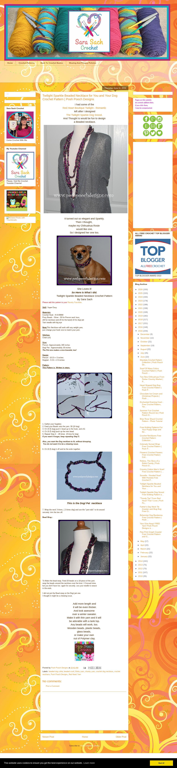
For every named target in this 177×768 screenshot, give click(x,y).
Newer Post (48, 737)
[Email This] (89, 667)
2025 (140, 293)
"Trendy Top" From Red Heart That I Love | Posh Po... (151, 500)
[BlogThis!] (92, 667)
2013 (140, 565)
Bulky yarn (79, 671)
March (143, 549)
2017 (140, 323)
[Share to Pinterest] (100, 667)
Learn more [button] (89, 763)
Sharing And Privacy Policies (82, 63)
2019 (140, 316)
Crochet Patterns (27, 63)
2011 (140, 572)
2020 (140, 312)
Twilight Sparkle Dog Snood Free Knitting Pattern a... (152, 493)
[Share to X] (94, 667)
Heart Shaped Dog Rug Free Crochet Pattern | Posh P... (151, 387)
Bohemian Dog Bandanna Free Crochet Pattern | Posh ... (151, 517)
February (144, 552)
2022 (140, 304)
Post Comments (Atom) (89, 746)
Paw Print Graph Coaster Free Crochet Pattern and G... (151, 534)
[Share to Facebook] (97, 667)
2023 (140, 301)
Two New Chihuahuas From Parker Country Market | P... (152, 379)
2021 (140, 308)
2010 (140, 576)
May (142, 541)
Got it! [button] (161, 763)
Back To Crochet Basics (52, 63)
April (142, 545)
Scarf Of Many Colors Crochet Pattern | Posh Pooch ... (151, 370)
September (145, 345)
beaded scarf (69, 671)
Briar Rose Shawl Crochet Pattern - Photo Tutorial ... (151, 421)
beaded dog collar (56, 671)
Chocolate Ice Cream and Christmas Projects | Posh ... (151, 396)
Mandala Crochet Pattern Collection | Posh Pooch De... (151, 362)
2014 (140, 561)
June (142, 357)
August (143, 349)
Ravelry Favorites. (75, 302)
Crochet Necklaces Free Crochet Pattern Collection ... (150, 438)
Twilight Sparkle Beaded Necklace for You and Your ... (150, 486)
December (145, 334)
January (144, 556)
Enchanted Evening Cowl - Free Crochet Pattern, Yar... (151, 404)
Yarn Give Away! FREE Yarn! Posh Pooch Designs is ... (150, 525)
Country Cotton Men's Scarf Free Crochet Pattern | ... (152, 470)
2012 (140, 568)
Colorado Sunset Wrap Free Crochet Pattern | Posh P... (151, 446)
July (142, 353)
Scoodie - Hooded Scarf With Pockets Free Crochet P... (150, 477)
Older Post (121, 737)
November (145, 338)
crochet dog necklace (104, 671)
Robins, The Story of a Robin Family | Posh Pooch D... (150, 463)
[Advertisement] (54, 76)
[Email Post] (84, 668)
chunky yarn (90, 671)
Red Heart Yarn (75, 674)
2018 (140, 319)
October (144, 342)
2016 (140, 327)
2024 (140, 297)
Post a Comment (52, 686)
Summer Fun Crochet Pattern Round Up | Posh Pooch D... (152, 412)
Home (10, 63)
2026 (140, 289)
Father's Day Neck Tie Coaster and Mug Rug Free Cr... (150, 509)
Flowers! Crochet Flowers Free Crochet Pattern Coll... (151, 454)
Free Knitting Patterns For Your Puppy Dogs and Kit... (151, 429)
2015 (140, 331)
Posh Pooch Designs (59, 674)
